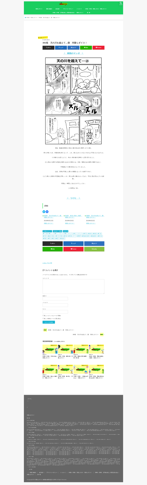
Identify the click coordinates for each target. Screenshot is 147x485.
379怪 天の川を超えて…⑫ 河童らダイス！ (93, 459)
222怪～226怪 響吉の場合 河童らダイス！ (65, 435)
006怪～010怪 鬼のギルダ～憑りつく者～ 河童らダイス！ (49, 422)
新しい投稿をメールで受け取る (52, 318)
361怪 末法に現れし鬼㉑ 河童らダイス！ (73, 216)
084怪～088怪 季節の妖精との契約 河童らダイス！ (100, 424)
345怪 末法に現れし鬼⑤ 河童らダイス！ (52, 451)
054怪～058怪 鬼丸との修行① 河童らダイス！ (106, 423)
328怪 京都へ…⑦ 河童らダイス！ (32, 449)
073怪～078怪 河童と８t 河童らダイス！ (72, 424)
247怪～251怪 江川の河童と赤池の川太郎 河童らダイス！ (69, 439)
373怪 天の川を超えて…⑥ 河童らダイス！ (102, 458)
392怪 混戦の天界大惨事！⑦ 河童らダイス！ (91, 461)
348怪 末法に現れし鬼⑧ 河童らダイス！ (91, 451)
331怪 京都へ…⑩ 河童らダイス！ (66, 449)
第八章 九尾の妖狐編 (32, 466)
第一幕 (88, 12)
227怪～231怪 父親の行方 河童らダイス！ (78, 435)
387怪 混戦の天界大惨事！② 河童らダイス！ (111, 460)
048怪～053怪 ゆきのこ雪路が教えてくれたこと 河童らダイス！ (89, 423)
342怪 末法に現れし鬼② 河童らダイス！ (105, 450)
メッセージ (79, 8)
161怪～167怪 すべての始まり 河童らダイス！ (78, 430)
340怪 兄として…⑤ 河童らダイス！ (79, 450)
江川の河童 (59, 236)
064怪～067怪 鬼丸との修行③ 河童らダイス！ (43, 424)
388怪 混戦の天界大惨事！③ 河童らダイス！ (33, 461)
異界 (80, 236)
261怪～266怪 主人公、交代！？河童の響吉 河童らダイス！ (35, 443)
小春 (100, 233)
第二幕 (30, 469)
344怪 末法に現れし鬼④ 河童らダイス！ (38, 451)
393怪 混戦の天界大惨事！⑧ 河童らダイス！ (105, 461)
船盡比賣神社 (86, 236)
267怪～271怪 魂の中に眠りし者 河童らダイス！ (52, 443)
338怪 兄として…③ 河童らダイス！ (55, 450)
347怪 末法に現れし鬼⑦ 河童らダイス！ (78, 451)
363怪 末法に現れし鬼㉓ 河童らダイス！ (105, 453)
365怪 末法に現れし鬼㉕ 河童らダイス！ (38, 454)
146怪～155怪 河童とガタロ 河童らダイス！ (96, 8)
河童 (66, 236)
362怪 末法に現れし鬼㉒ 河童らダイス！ (91, 453)
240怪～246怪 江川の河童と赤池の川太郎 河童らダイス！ (51, 439)
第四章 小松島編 (31, 437)
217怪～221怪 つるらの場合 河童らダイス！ (50, 435)
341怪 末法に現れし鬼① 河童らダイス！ (92, 450)
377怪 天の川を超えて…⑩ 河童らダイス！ (65, 459)
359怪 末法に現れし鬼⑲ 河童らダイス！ (52, 453)
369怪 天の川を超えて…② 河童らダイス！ (47, 458)
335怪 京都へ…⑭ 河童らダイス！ (112, 449)
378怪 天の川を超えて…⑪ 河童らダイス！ (79, 459)
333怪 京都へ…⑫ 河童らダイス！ (89, 449)
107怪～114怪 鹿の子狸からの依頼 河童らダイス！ (34, 429)
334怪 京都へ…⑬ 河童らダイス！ (101, 449)
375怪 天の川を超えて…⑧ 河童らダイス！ (37, 459)
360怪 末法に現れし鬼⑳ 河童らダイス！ (65, 453)
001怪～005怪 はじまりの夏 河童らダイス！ (33, 422)
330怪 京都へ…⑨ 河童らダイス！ (55, 449)
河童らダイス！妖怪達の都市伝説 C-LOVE (45, 479)
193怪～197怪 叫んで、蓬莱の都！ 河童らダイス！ (84, 434)
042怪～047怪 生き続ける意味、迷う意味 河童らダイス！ (70, 423)
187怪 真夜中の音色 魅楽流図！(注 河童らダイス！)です (51, 434)
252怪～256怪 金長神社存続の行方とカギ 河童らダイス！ (87, 439)
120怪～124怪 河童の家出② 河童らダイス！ (63, 429)
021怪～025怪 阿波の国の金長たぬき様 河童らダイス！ (100, 422)
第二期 (66, 231)
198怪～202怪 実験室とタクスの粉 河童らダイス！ (100, 434)
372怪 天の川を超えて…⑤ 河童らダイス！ (89, 458)
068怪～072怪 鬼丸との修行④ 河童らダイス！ (58, 424)
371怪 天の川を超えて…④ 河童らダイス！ (74, 458)
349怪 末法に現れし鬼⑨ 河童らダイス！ (105, 451)
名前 (44, 296)
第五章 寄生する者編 (32, 441)
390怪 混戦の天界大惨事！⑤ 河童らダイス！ (62, 461)
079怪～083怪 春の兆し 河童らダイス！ (86, 424)
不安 (86, 233)
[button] (44, 211)
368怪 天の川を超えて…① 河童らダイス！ (33, 458)
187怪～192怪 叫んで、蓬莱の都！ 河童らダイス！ (68, 434)
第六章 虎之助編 (31, 445)
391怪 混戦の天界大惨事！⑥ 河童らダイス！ (76, 461)
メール (45, 302)
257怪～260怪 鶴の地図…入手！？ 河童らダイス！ (104, 439)
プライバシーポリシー (68, 8)
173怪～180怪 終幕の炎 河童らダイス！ (111, 430)
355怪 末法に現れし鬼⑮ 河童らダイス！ (91, 452)
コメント (46, 278)
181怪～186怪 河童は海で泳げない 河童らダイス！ (34, 434)
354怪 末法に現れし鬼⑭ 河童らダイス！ (78, 452)
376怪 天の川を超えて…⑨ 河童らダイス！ (51, 459)
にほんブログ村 (47, 263)
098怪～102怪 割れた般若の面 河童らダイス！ (51, 425)
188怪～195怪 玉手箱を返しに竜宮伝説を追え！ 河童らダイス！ (68, 12)
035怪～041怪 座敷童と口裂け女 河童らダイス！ (54, 423)
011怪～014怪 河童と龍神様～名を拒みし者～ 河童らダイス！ (68, 422)
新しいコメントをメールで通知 (52, 315)
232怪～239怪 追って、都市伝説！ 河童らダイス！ (34, 439)
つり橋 (45, 233)
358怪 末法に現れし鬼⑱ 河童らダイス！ (38, 453)
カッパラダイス (59, 233)
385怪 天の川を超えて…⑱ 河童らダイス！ (83, 460)
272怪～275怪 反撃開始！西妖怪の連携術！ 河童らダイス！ (69, 443)
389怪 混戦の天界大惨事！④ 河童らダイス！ (47, 461)
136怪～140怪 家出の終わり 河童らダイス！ (107, 429)
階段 (45, 238)
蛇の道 (100, 236)
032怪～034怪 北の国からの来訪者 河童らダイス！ (38, 423)
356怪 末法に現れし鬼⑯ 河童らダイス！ (105, 452)
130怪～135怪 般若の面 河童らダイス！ (93, 429)
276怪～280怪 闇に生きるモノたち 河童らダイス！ (86, 443)
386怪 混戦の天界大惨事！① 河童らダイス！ (97, 460)
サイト (44, 309)
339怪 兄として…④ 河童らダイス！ (67, 450)
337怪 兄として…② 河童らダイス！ (43, 450)
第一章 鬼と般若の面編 (30, 420)
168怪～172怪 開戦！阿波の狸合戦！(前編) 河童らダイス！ (95, 430)
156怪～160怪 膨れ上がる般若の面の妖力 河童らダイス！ (62, 430)
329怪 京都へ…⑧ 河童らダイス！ (43, 449)
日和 (45, 236)
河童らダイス (73, 236)
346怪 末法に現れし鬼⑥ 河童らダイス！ (65, 451)
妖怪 (91, 233)
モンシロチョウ (78, 233)
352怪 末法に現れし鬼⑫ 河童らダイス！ (52, 452)
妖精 (95, 233)
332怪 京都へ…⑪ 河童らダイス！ (78, 449)
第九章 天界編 (58, 231)
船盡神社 (94, 236)
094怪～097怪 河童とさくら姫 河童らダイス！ (37, 425)
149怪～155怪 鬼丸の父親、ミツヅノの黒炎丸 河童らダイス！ (43, 430)
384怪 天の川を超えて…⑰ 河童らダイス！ (69, 460)
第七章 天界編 (31, 456)
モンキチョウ (69, 233)
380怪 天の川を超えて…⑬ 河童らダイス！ (95, 216)
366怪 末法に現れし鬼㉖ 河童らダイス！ (52, 454)
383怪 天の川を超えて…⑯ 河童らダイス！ (55, 460)
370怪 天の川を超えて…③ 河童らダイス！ (61, 458)
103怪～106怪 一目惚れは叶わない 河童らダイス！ (67, 425)
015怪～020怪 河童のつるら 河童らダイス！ (84, 422)
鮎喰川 (63, 238)
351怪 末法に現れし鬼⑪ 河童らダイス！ (38, 452)
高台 (58, 238)
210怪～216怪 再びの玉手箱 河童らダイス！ (36, 435)
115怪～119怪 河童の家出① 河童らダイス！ (49, 429)
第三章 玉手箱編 (31, 432)
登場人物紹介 (49, 8)
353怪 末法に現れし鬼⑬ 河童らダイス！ (65, 452)
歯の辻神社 (51, 236)
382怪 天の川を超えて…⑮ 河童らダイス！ (53, 216)
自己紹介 (58, 8)
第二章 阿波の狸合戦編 (32, 427)
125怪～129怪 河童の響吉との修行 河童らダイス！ (79, 429)
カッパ (51, 233)
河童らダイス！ (39, 8)
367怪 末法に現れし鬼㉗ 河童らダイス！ (65, 454)
